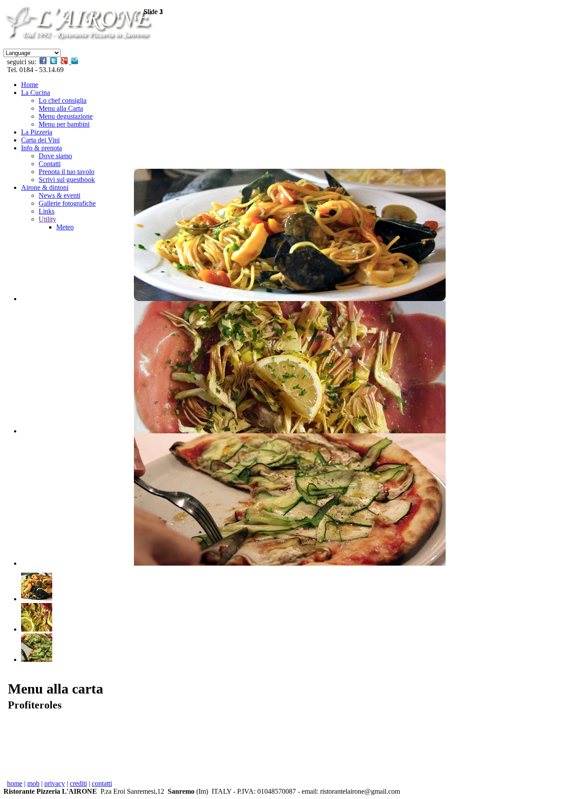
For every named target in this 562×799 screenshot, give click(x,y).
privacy (54, 783)
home (14, 783)
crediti (78, 783)
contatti (102, 783)
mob (33, 783)
